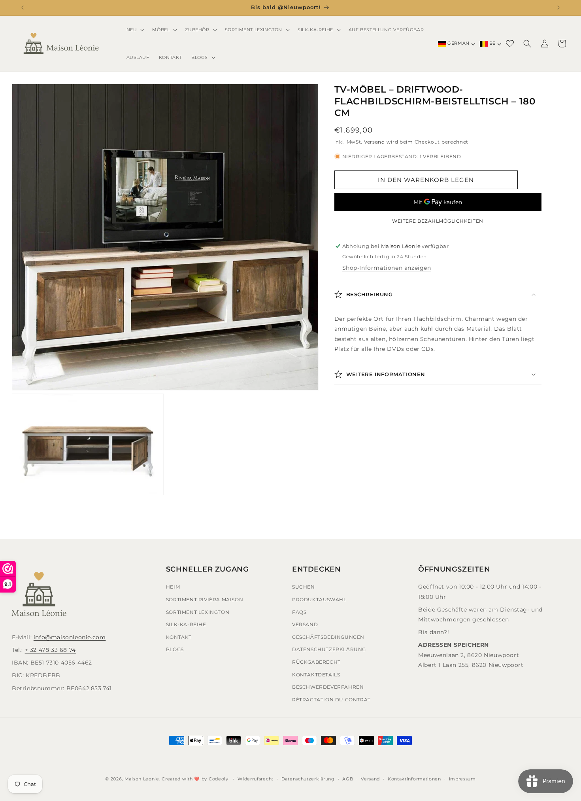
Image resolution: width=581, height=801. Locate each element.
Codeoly (218, 779)
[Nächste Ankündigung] (558, 7)
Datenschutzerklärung (329, 649)
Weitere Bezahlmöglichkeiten (437, 221)
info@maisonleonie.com (70, 636)
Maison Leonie (141, 779)
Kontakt (179, 637)
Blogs (175, 649)
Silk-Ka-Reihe (186, 624)
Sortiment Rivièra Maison (204, 599)
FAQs (299, 612)
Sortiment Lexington (197, 612)
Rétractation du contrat (331, 699)
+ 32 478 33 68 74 (50, 649)
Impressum (462, 779)
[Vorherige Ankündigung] (22, 7)
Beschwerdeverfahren (328, 687)
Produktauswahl (319, 599)
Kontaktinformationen (414, 779)
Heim (173, 587)
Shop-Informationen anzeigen (386, 267)
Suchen (303, 587)
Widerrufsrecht (256, 779)
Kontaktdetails (316, 674)
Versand (374, 142)
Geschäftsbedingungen (328, 637)
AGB (347, 779)
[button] (135, 30)
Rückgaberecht (316, 662)
